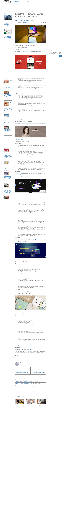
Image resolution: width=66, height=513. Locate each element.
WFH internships (34, 357)
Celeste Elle (19, 20)
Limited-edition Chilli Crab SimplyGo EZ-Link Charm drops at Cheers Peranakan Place (8, 201)
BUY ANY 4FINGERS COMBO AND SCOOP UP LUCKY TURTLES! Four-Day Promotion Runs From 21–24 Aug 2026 (8, 153)
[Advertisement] (33, 6)
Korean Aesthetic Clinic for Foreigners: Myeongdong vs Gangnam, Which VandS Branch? (7, 24)
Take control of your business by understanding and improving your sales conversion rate (30, 409)
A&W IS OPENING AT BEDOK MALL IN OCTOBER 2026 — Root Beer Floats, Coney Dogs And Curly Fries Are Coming (8, 95)
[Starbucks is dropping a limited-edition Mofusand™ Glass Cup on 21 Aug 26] (6, 162)
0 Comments (26, 22)
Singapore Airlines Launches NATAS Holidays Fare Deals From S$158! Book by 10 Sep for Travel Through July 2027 (8, 120)
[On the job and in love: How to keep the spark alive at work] (19, 401)
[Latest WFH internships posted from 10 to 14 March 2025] (41, 401)
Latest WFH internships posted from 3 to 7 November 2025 (25, 379)
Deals (28, 1)
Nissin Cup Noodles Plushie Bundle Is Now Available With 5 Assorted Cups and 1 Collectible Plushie (8, 84)
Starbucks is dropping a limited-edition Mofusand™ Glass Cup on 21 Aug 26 (8, 166)
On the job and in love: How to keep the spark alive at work (19, 407)
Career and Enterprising (28, 20)
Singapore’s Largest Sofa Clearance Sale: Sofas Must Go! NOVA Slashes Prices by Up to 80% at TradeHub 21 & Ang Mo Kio (8, 178)
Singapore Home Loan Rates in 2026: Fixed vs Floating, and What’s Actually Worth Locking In (8, 38)
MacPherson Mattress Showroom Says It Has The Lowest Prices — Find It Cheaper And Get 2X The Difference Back (8, 131)
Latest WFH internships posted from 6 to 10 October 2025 (25, 386)
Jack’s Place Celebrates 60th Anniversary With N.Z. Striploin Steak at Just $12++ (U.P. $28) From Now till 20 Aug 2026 (8, 188)
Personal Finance (16, 1)
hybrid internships (19, 357)
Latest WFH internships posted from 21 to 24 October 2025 (25, 383)
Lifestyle (23, 1)
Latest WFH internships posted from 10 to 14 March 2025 (40, 408)
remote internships (27, 357)
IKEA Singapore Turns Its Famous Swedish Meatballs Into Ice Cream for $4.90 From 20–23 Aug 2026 (8, 106)
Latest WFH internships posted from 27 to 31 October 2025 (25, 381)
